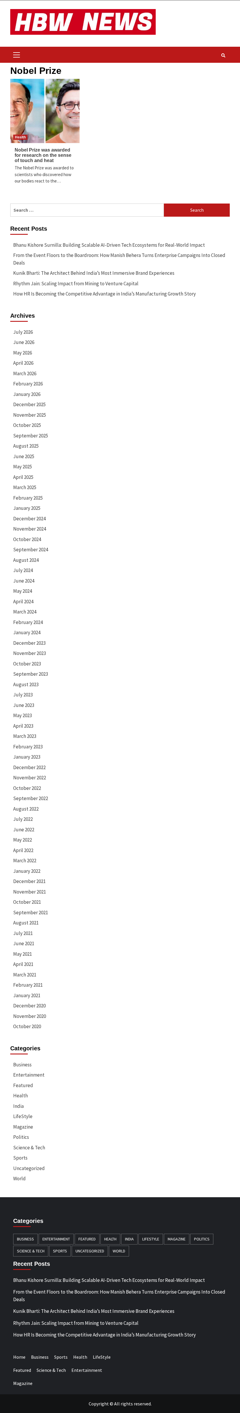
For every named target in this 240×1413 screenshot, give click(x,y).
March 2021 (24, 974)
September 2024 (30, 549)
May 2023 (22, 715)
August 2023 (26, 684)
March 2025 (24, 487)
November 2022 (29, 777)
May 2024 (22, 591)
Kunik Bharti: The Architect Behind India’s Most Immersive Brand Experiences (93, 273)
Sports (20, 1158)
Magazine (23, 1127)
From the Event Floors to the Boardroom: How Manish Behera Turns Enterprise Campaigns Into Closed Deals (119, 259)
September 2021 (30, 912)
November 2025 (29, 415)
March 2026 (24, 373)
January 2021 (26, 995)
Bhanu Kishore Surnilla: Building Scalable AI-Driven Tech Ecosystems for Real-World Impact (109, 245)
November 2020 (29, 1016)
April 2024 (23, 601)
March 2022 (24, 860)
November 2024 (29, 529)
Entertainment (28, 1075)
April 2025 (23, 477)
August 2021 (26, 923)
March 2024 (24, 612)
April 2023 (23, 726)
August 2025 (26, 446)
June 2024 (23, 581)
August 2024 (26, 560)
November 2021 (29, 892)
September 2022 (30, 798)
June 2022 (23, 829)
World (19, 1178)
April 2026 (23, 363)
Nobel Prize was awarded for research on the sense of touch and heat (43, 155)
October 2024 (27, 539)
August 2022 (26, 809)
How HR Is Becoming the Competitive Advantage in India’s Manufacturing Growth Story (104, 294)
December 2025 (29, 404)
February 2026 (28, 383)
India (18, 1106)
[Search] (223, 55)
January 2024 (26, 632)
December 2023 (29, 643)
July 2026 (23, 332)
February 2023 (28, 746)
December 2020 (29, 1005)
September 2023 (30, 674)
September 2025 (30, 435)
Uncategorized (29, 1168)
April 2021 (23, 964)
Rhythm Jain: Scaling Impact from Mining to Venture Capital (75, 283)
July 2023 (23, 694)
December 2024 (29, 518)
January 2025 (26, 508)
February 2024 (28, 622)
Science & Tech (29, 1147)
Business (22, 1064)
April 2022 (23, 850)
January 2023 (26, 757)
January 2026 (26, 394)
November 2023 (29, 653)
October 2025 (27, 425)
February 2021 (28, 985)
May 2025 (22, 466)
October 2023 (27, 664)
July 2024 (23, 570)
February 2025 (28, 498)
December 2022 (29, 767)
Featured (23, 1085)
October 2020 (27, 1026)
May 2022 (22, 840)
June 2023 (23, 705)
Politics (21, 1137)
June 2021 (23, 943)
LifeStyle (22, 1116)
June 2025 (23, 456)
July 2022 (23, 819)
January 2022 (26, 871)
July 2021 (23, 933)
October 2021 (27, 902)
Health (20, 137)
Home (19, 1357)
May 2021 (22, 954)
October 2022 (27, 788)
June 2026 (23, 342)
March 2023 (24, 736)
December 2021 (29, 881)
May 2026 (22, 353)
